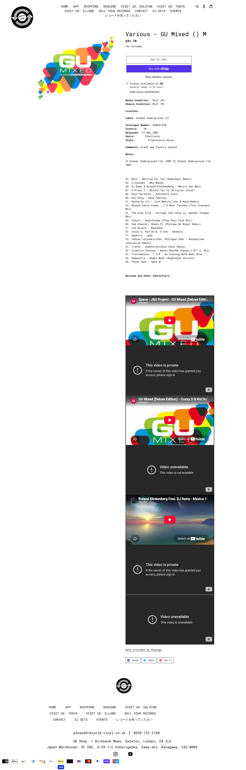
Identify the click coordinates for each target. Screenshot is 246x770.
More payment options (159, 76)
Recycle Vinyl (191, 761)
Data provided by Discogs (144, 649)
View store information (144, 91)
